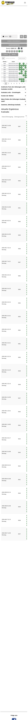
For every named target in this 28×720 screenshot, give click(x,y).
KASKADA (13, 41)
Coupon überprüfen (14, 45)
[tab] (14, 88)
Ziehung (4, 61)
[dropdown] (25, 36)
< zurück (5, 54)
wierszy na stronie (10, 58)
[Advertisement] (14, 19)
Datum (13, 61)
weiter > (14, 54)
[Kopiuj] (21, 36)
